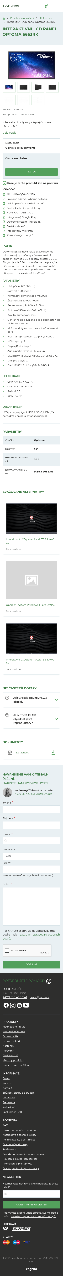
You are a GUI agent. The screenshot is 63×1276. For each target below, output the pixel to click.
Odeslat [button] (31, 964)
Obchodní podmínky (15, 1144)
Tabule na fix (10, 1036)
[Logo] (11, 6)
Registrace (9, 1102)
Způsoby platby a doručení (19, 1092)
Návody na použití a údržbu (19, 1130)
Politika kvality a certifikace (19, 1139)
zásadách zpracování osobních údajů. (33, 1216)
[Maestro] (18, 1242)
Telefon (7, 862)
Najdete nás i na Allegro (17, 1065)
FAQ (5, 1125)
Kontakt (7, 1087)
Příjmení (8, 818)
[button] (31, 699)
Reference (9, 1097)
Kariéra (7, 1083)
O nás (6, 1078)
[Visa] (28, 1242)
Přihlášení (9, 1107)
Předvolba (9, 849)
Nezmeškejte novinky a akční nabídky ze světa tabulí (30, 1185)
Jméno (7, 802)
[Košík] (46, 6)
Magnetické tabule (14, 1026)
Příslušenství (10, 1055)
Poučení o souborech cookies (20, 1158)
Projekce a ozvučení (22, 18)
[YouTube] (26, 1005)
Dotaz (6, 884)
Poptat (31, 171)
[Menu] (57, 6)
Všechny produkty (13, 1060)
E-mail (6, 834)
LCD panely (45, 18)
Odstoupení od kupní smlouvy (21, 1168)
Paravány (8, 1050)
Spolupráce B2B (12, 1111)
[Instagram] (13, 1005)
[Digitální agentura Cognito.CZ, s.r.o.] (31, 1269)
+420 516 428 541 (25, 793)
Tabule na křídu (12, 1041)
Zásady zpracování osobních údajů (23, 1154)
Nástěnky (8, 1045)
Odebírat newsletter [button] (31, 1204)
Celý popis (9, 132)
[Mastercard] (8, 1242)
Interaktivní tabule (14, 1031)
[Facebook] (6, 1005)
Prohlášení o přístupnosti (17, 1163)
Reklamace (9, 1149)
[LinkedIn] (19, 1005)
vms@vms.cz (44, 793)
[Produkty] (4, 17)
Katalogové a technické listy (19, 1134)
